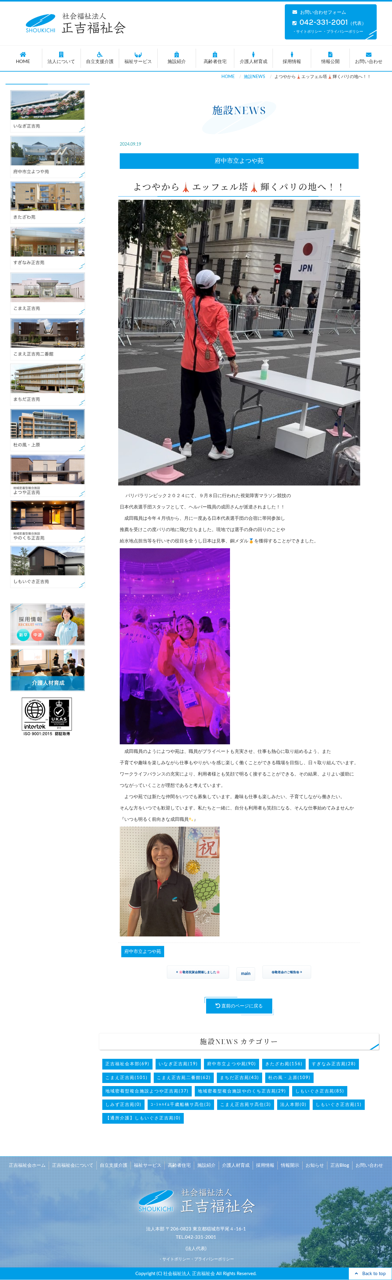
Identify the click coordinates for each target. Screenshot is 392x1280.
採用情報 (292, 61)
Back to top (372, 1273)
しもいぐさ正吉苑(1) (339, 1105)
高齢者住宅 (215, 61)
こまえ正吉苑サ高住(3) (245, 1105)
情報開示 (290, 1165)
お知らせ (315, 1165)
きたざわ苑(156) (284, 1064)
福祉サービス (138, 61)
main (246, 974)
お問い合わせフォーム (323, 12)
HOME (23, 61)
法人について (61, 61)
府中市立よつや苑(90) (231, 1064)
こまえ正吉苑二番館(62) (184, 1078)
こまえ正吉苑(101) (126, 1078)
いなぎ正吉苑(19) (178, 1064)
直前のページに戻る (241, 1006)
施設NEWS (254, 77)
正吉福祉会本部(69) (127, 1064)
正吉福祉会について (72, 1165)
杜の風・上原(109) (289, 1078)
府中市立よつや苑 (239, 161)
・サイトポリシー (307, 31)
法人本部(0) (293, 1105)
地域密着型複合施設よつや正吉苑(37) (147, 1091)
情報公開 (330, 61)
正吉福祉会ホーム (27, 1165)
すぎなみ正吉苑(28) (334, 1064)
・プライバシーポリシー (343, 31)
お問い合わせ (369, 61)
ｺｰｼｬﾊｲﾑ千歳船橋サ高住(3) (181, 1105)
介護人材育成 (253, 61)
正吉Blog (339, 1165)
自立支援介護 (100, 61)
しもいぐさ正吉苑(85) (319, 1091)
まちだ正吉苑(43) (239, 1078)
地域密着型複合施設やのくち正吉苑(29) (242, 1091)
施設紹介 (177, 61)
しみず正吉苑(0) (123, 1105)
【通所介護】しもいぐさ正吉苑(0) (143, 1118)
